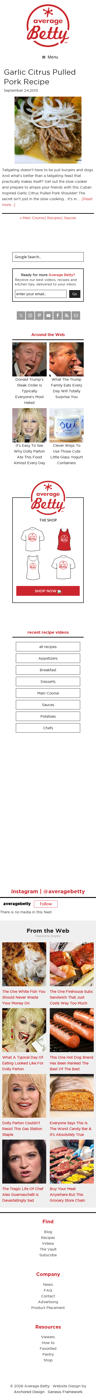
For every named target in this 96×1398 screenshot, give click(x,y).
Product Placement (48, 1308)
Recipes (54, 218)
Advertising (48, 1302)
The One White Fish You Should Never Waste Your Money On (23, 997)
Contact (48, 1296)
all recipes (48, 647)
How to (48, 1343)
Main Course (33, 218)
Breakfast (48, 670)
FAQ (48, 1290)
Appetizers (48, 658)
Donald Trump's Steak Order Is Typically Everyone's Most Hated (29, 391)
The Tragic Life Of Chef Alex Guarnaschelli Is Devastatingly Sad (22, 1194)
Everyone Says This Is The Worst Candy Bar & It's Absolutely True (70, 1128)
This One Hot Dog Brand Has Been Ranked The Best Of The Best (71, 1063)
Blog (48, 1232)
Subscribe (48, 1255)
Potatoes (48, 716)
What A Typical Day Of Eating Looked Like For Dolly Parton (22, 1063)
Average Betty (48, 25)
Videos (48, 1243)
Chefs (48, 728)
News (48, 1284)
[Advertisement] (45, 808)
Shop (48, 1360)
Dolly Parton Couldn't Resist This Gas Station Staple (22, 1128)
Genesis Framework (65, 1392)
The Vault (48, 1249)
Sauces (70, 218)
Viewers (48, 1337)
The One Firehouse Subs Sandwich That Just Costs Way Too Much (71, 997)
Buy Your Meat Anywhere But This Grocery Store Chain (67, 1194)
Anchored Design (29, 1392)
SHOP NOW (46, 591)
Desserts (48, 681)
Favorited (48, 1348)
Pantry (48, 1354)
